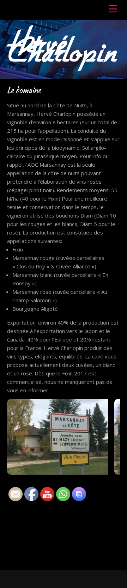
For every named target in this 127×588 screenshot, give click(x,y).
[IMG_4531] (60, 439)
